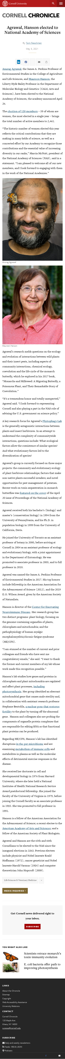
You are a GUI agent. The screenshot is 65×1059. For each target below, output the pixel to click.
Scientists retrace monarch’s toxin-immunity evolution (42, 955)
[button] (32, 219)
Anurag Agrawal (11, 69)
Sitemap (6, 994)
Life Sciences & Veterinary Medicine (20, 880)
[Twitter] (53, 1056)
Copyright (6, 998)
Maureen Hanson (39, 79)
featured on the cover (33, 493)
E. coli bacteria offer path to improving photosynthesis (42, 966)
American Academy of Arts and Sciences (26, 828)
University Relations (11, 1006)
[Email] (59, 1056)
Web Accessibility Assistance (14, 1002)
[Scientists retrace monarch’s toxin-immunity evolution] (10, 956)
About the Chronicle (11, 990)
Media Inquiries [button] (14, 890)
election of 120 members (23, 111)
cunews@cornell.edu (11, 1028)
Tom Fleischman (34, 42)
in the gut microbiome (29, 744)
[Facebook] (46, 1056)
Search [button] (53, 3)
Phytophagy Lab (52, 421)
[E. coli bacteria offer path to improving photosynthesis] (10, 967)
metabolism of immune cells (32, 749)
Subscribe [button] (32, 926)
